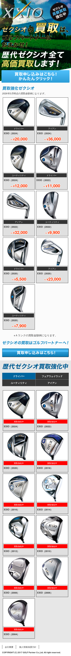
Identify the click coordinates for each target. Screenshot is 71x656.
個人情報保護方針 (27, 646)
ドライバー (19, 376)
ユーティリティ (19, 382)
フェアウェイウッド (52, 376)
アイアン (52, 382)
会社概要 (9, 646)
